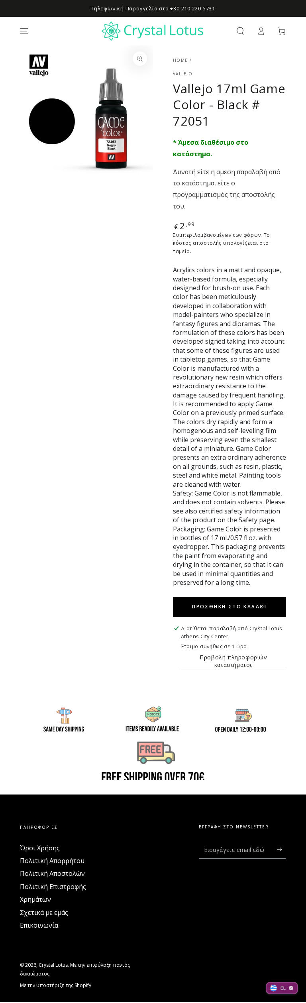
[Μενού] (24, 31)
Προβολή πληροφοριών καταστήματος (233, 661)
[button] (240, 31)
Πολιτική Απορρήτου (52, 860)
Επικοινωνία (39, 925)
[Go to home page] (153, 31)
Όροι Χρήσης (40, 848)
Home (180, 60)
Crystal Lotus (53, 965)
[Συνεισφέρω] (281, 849)
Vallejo (182, 74)
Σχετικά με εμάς (44, 912)
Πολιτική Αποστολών (52, 873)
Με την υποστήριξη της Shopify (55, 985)
